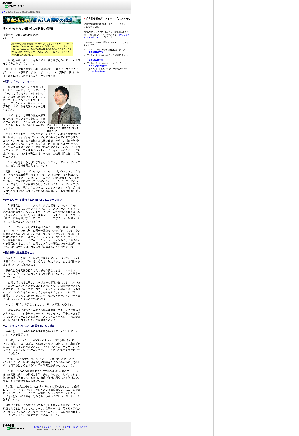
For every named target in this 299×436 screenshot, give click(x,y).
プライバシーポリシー (53, 427)
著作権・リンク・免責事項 (76, 427)
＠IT (3, 12)
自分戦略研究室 (96, 60)
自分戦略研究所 (96, 52)
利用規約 (37, 427)
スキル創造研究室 (97, 71)
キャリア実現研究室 (98, 66)
